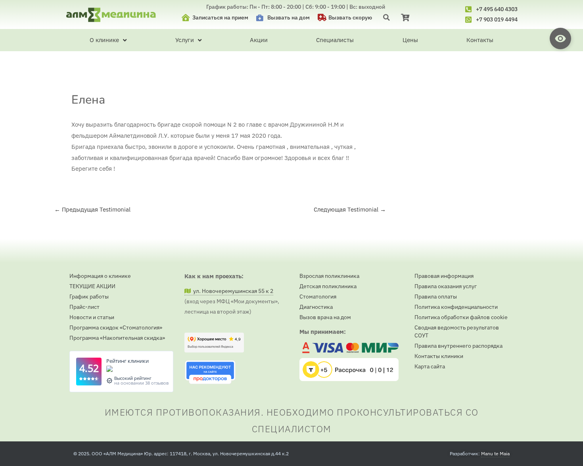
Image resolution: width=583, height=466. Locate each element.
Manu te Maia (495, 453)
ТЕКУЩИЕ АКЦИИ (92, 286)
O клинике (104, 40)
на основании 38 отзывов (141, 383)
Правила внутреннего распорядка (458, 345)
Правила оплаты (435, 296)
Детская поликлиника (328, 286)
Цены (410, 40)
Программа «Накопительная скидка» (117, 337)
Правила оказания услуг (445, 286)
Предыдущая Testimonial (92, 209)
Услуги (184, 40)
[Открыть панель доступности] (560, 38)
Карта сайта (429, 366)
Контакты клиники (438, 356)
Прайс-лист (84, 306)
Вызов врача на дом (325, 317)
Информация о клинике (100, 275)
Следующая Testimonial (350, 209)
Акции (259, 40)
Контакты (479, 40)
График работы (89, 296)
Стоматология (317, 296)
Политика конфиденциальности (456, 306)
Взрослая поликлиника (329, 275)
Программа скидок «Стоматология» (115, 327)
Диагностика (316, 306)
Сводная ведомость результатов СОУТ (456, 331)
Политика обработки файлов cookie (461, 317)
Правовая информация (444, 275)
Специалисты (335, 40)
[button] (386, 17)
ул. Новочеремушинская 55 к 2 (232, 291)
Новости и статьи (91, 317)
